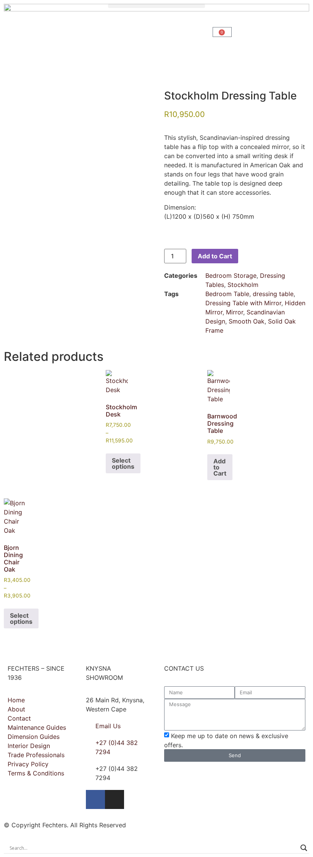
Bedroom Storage (231, 275)
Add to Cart (215, 256)
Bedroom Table (227, 294)
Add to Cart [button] (219, 467)
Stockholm (242, 284)
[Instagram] (114, 799)
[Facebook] (95, 799)
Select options (123, 463)
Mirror (234, 312)
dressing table (273, 294)
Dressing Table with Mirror (243, 303)
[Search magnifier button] (303, 848)
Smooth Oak (247, 321)
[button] (156, 6)
